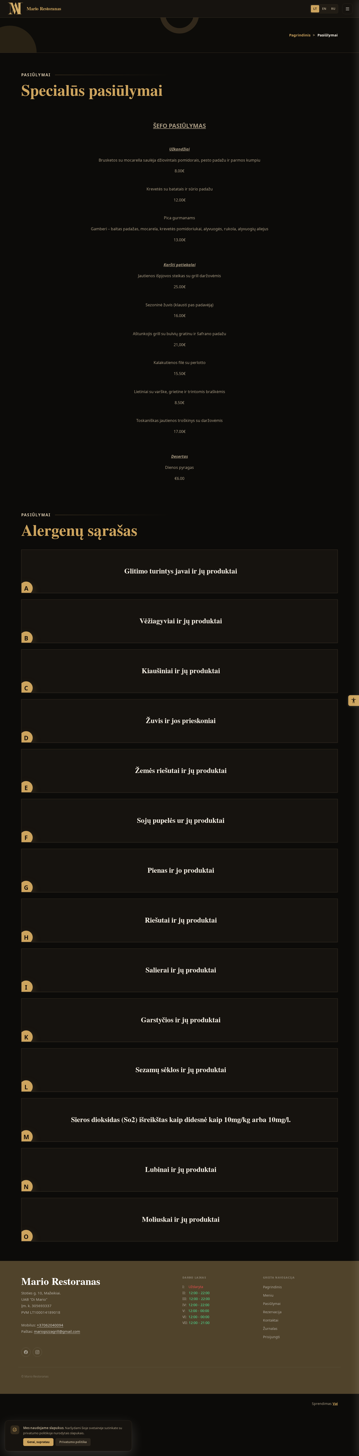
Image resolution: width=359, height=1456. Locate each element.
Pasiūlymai (272, 1303)
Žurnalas (270, 1328)
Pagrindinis (299, 35)
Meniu (268, 1295)
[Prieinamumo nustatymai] (353, 700)
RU (333, 9)
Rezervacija (272, 1312)
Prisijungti (271, 1337)
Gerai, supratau (38, 1442)
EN (324, 9)
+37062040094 (50, 1325)
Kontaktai (270, 1320)
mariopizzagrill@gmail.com (57, 1331)
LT (315, 9)
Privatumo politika (73, 1442)
